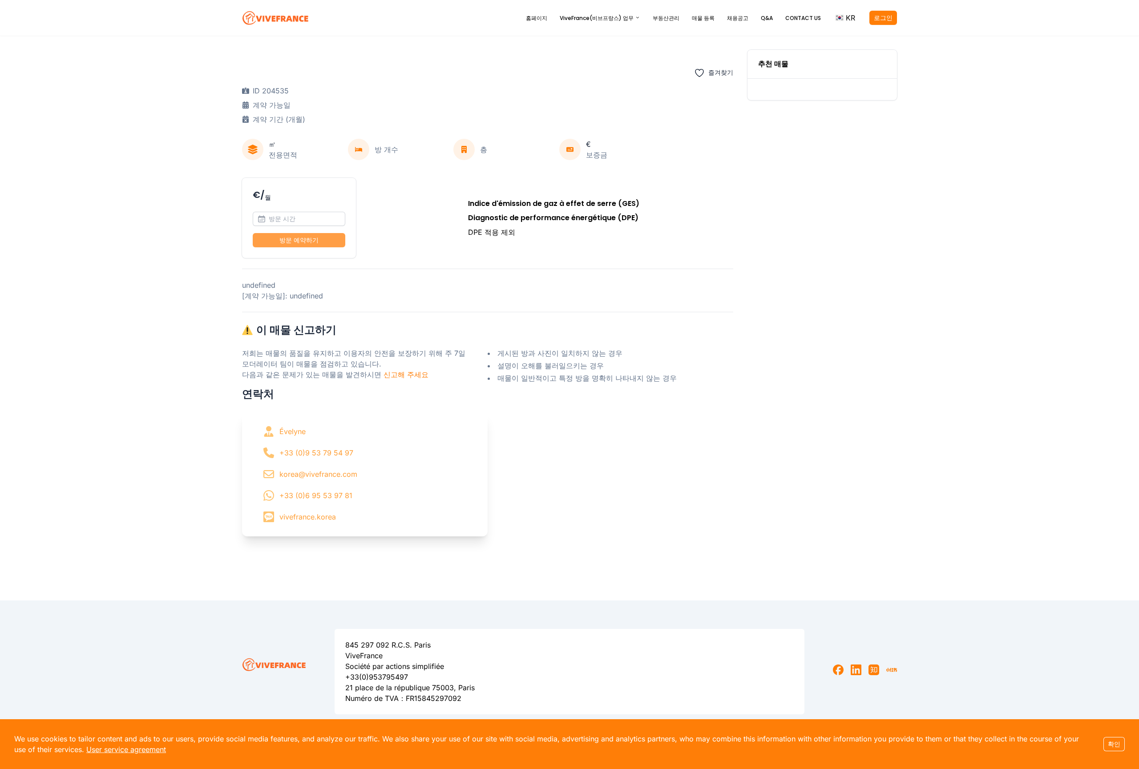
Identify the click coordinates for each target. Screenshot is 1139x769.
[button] (845, 17)
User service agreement (126, 749)
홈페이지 (536, 18)
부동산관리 (666, 18)
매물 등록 (703, 18)
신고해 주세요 (406, 374)
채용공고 (737, 18)
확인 (1114, 744)
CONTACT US (803, 18)
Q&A (767, 18)
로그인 (883, 17)
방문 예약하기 (299, 240)
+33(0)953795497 (376, 676)
